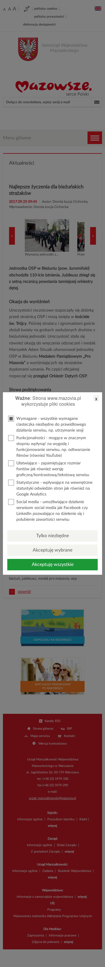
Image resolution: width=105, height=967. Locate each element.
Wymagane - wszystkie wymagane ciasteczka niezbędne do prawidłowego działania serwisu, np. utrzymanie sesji (51, 424)
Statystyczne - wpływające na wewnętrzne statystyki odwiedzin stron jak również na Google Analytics (54, 488)
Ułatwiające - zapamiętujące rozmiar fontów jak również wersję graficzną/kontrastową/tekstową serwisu (52, 469)
